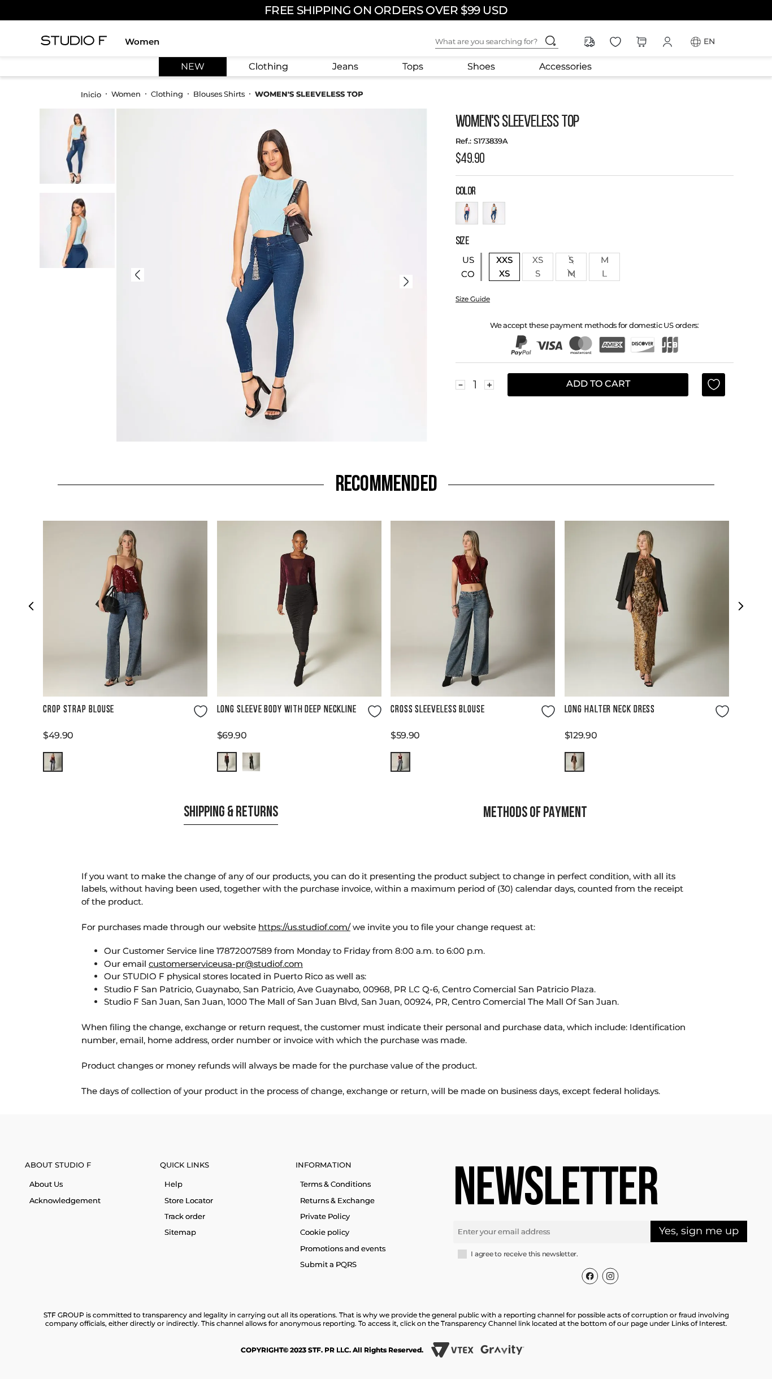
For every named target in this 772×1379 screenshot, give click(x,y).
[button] (53, 762)
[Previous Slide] (31, 606)
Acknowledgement (65, 1200)
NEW (193, 67)
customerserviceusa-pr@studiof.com (226, 963)
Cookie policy (324, 1232)
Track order (184, 1216)
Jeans (345, 67)
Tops (412, 67)
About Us (46, 1183)
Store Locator (188, 1200)
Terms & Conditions (335, 1183)
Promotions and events (342, 1248)
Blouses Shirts (219, 93)
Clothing (268, 67)
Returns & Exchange (337, 1200)
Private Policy (325, 1216)
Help (173, 1183)
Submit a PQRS (328, 1264)
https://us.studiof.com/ (304, 927)
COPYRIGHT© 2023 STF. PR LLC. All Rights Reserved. (332, 1350)
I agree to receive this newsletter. (524, 1254)
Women (142, 41)
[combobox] (505, 42)
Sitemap (180, 1232)
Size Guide (473, 299)
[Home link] (91, 93)
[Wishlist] (615, 41)
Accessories (565, 67)
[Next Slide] (740, 606)
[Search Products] (550, 41)
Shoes (481, 67)
